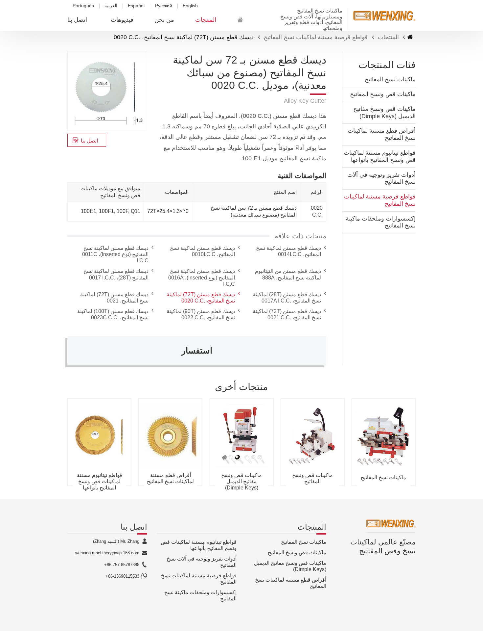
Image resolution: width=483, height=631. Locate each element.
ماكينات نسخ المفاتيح (390, 79)
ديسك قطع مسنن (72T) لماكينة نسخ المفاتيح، (201, 297)
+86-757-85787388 (121, 564)
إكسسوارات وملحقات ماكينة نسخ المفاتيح (381, 222)
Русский (163, 5)
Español (136, 5)
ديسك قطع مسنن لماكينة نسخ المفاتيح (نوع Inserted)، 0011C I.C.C (115, 254)
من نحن (164, 19)
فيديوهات (122, 19)
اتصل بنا (77, 19)
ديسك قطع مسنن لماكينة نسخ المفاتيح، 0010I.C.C (202, 251)
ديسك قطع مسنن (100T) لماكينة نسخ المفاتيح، (113, 314)
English (190, 5)
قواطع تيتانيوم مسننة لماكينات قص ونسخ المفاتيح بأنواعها (380, 156)
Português (83, 5)
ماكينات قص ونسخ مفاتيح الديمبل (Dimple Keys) (384, 112)
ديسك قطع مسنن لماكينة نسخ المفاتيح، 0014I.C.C (288, 251)
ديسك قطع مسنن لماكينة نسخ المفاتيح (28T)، (116, 274)
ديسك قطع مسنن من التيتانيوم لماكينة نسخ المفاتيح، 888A (288, 274)
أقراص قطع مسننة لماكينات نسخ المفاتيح (382, 134)
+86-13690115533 (122, 576)
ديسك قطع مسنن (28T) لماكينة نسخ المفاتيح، (287, 297)
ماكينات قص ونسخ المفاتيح (383, 94)
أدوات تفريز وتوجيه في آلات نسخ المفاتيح (381, 178)
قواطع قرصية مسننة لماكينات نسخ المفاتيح (316, 37)
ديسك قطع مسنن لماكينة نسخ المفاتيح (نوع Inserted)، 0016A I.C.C (201, 277)
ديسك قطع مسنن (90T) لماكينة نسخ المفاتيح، (201, 314)
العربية (110, 5)
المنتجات (205, 19)
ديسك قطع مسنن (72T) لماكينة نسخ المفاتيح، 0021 (114, 297)
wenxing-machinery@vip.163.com (107, 552)
